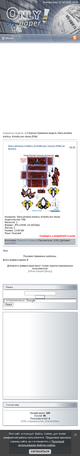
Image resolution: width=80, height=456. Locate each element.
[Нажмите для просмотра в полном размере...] (40, 211)
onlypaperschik (35, 421)
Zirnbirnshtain (52, 421)
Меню (9, 38)
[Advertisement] (40, 86)
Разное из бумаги (27, 240)
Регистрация (36, 271)
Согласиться (40, 451)
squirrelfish (10, 243)
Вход (48, 271)
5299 (23, 421)
